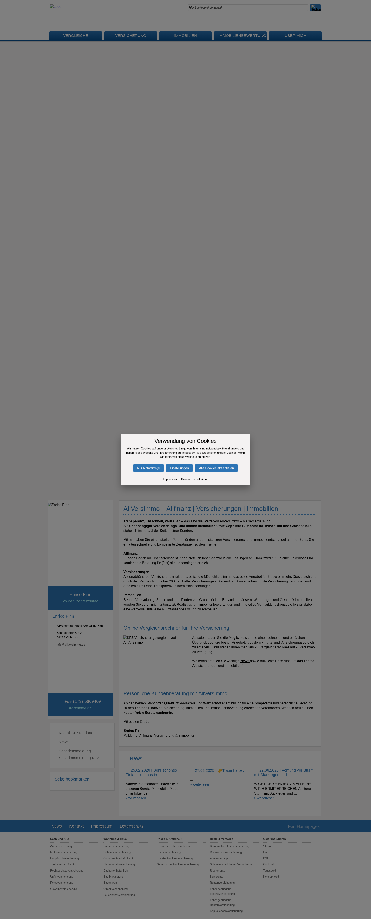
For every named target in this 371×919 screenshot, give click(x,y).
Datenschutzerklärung (194, 479)
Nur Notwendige (148, 468)
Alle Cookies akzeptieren (216, 468)
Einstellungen (179, 468)
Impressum (170, 479)
